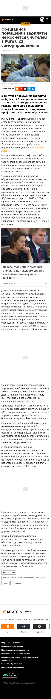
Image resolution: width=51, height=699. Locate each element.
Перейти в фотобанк (30, 84)
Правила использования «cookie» (16, 654)
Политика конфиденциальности (15, 650)
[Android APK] (9, 675)
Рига (19, 619)
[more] (46, 283)
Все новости (7, 619)
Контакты (16, 642)
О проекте (5, 642)
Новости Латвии (9, 572)
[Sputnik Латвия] (8, 20)
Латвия (28, 619)
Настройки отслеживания (12, 667)
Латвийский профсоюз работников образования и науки (24, 578)
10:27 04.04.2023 (9, 51)
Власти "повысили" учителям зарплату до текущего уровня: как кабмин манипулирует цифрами (23, 272)
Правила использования (12, 646)
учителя (5, 583)
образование (16, 583)
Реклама (5, 664)
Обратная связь (17, 664)
